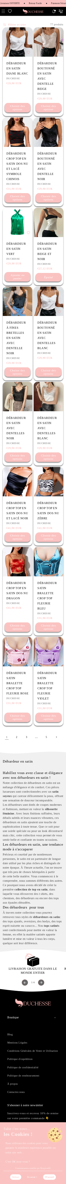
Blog (10, 1034)
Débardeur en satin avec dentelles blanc (47, 428)
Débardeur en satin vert (16, 248)
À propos (12, 1084)
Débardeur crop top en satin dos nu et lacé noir (17, 510)
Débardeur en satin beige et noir (47, 251)
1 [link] (7, 737)
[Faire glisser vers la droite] (41, 982)
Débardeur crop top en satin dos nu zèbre (48, 510)
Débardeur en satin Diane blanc (17, 68)
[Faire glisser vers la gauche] (25, 982)
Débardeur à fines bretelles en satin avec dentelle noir (16, 338)
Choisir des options (17, 108)
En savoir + (32, 1177)
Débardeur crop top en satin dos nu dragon (17, 590)
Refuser (15, 1177)
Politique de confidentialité (22, 1067)
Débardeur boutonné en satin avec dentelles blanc (47, 335)
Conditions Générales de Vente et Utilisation (32, 1051)
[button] (9, 11)
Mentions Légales (17, 1042)
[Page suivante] (56, 737)
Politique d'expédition (19, 1059)
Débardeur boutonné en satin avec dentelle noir (47, 166)
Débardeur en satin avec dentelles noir (16, 428)
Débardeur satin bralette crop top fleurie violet (47, 685)
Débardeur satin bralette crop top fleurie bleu (47, 595)
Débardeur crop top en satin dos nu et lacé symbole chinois (17, 166)
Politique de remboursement (23, 1075)
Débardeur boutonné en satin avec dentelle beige (47, 76)
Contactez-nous (16, 1092)
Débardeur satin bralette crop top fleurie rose (17, 683)
